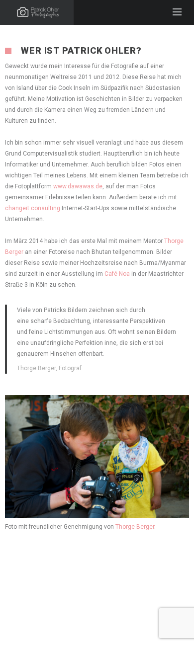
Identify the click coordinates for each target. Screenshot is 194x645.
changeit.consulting (32, 208)
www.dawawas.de (77, 186)
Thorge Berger (134, 526)
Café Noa (117, 273)
